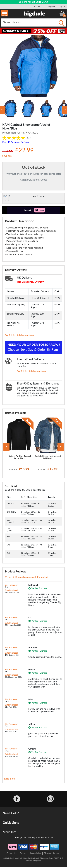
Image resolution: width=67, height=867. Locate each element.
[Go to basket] (62, 13)
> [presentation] (60, 446)
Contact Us (12, 853)
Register (51, 6)
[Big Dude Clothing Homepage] (34, 13)
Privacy (23, 853)
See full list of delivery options (19, 335)
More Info (9, 832)
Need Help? (11, 813)
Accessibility (35, 853)
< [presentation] (6, 446)
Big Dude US (38, 2)
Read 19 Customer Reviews (15, 142)
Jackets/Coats (39, 180)
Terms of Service (51, 853)
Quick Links (11, 822)
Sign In (62, 6)
